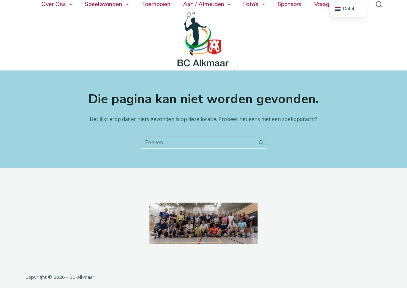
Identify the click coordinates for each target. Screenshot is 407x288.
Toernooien (155, 4)
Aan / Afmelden (203, 4)
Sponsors (289, 4)
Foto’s (251, 4)
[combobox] (197, 142)
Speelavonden (103, 4)
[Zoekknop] (261, 142)
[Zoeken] (379, 4)
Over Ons (53, 4)
